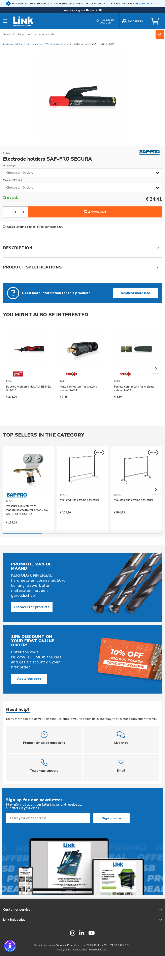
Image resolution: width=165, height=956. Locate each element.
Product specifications (32, 267)
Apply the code (29, 678)
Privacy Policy (64, 949)
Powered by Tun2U (98, 949)
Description (18, 248)
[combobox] (82, 34)
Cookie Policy (80, 949)
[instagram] (73, 933)
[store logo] (23, 21)
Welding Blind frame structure (80, 500)
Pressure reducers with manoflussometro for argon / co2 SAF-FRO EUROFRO (27, 510)
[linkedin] (82, 933)
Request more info (135, 293)
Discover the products (31, 607)
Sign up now (111, 818)
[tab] (82, 247)
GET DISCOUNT (144, 3)
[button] (155, 368)
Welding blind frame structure (134, 500)
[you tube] (91, 933)
